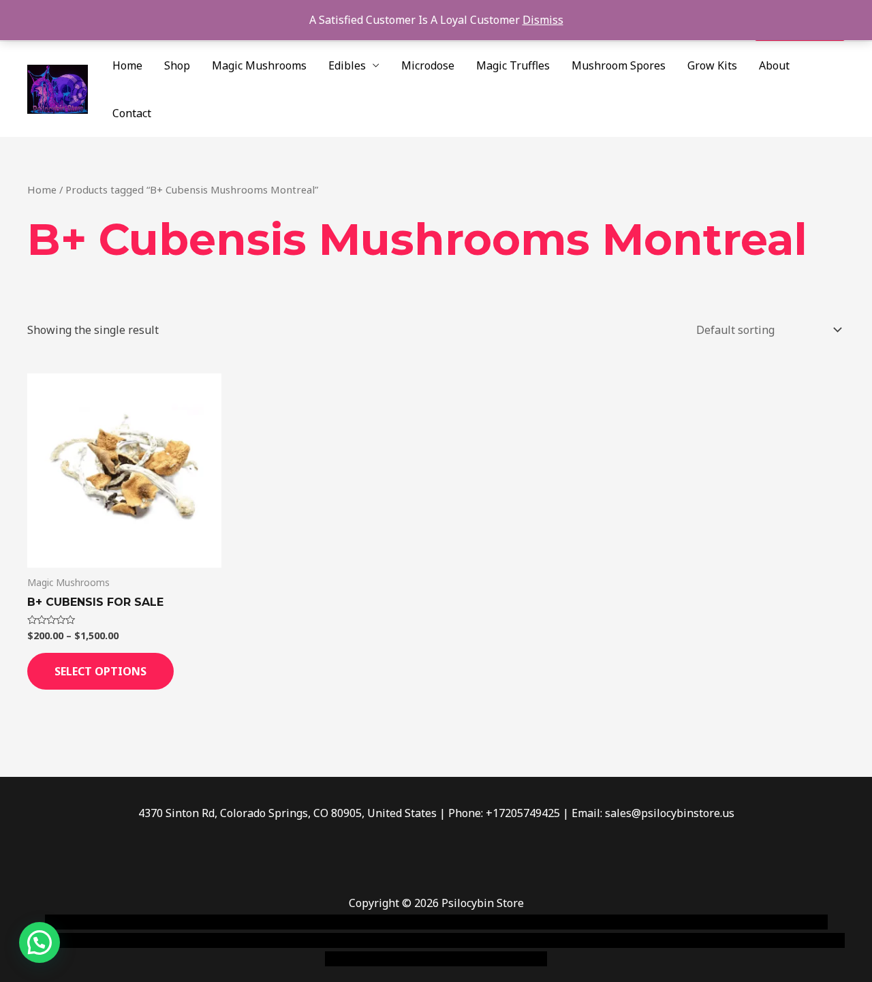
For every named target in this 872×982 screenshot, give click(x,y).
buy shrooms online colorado (161, 940)
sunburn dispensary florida (307, 940)
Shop (177, 65)
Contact (131, 113)
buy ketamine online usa (413, 922)
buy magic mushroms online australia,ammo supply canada (631, 922)
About (774, 65)
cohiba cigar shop (530, 940)
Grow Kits (712, 65)
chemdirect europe (194, 922)
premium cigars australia (642, 940)
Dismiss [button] (543, 19)
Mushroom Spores (619, 65)
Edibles (347, 65)
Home (127, 65)
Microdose (427, 65)
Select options (100, 671)
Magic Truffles (513, 65)
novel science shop (93, 922)
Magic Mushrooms (259, 65)
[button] (39, 942)
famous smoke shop (296, 922)
